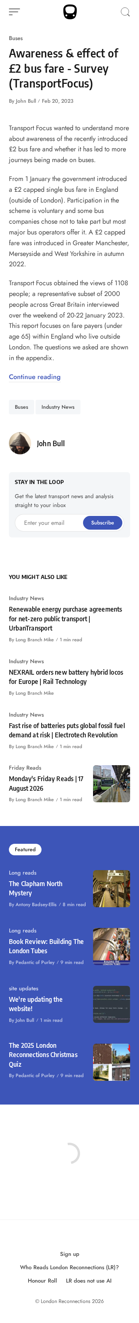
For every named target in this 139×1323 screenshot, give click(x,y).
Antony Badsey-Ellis (36, 904)
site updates (23, 988)
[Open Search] (125, 11)
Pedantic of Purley (35, 962)
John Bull (26, 101)
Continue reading (35, 377)
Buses (16, 38)
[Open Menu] (14, 11)
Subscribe (102, 522)
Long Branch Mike (35, 639)
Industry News (58, 407)
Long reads (22, 873)
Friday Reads (25, 768)
